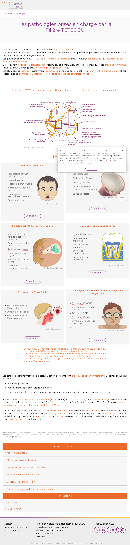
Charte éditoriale (95, 543)
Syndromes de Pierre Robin (21, 482)
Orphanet (12, 502)
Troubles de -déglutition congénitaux (30, 489)
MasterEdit (56, 543)
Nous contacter (12, 530)
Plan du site (82, 543)
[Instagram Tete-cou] (123, 530)
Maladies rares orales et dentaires (23, 474)
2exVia (44, 543)
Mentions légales (70, 543)
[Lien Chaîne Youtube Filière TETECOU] (110, 530)
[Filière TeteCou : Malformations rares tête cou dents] (16, 8)
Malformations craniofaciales (21, 460)
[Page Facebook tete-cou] (116, 530)
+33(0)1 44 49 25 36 (17, 527)
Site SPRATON (14, 509)
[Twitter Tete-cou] (97, 530)
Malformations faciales (18, 453)
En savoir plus (32, 216)
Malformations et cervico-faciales (26, 467)
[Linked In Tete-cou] (103, 530)
